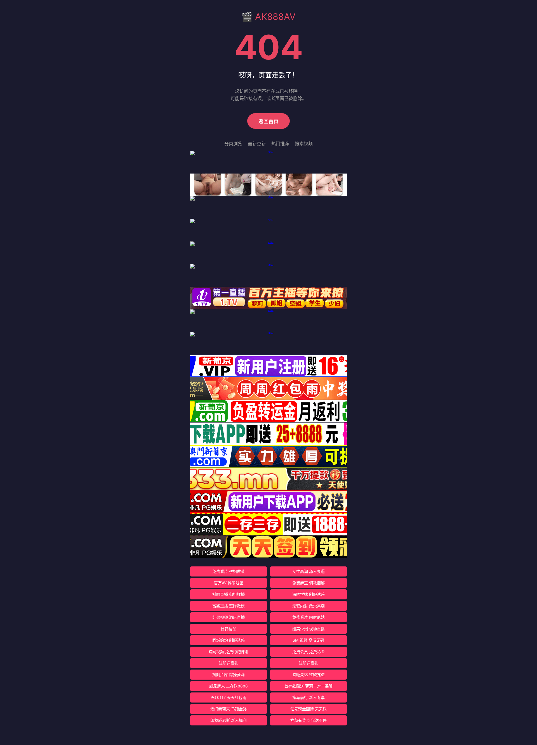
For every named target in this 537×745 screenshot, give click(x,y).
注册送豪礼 (228, 663)
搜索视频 (304, 143)
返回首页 (268, 121)
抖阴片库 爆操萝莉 (228, 674)
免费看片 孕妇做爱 (228, 571)
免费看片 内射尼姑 (308, 617)
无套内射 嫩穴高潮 (308, 605)
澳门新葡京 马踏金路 (228, 708)
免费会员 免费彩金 (308, 651)
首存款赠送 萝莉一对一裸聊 (308, 686)
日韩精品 (228, 628)
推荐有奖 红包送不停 (308, 720)
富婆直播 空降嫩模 (228, 605)
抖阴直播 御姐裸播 (228, 594)
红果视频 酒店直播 (228, 617)
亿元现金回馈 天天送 (308, 708)
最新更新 (257, 143)
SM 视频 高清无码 (308, 640)
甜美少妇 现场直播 (308, 628)
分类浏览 (233, 143)
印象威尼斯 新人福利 (228, 720)
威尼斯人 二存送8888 (228, 686)
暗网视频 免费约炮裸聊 (228, 651)
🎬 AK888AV (268, 16)
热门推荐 (280, 143)
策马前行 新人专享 (308, 697)
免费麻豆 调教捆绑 (308, 582)
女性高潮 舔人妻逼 (308, 571)
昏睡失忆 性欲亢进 (308, 674)
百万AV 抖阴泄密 (228, 582)
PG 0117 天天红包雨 (228, 697)
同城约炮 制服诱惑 (228, 640)
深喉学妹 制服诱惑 (308, 594)
